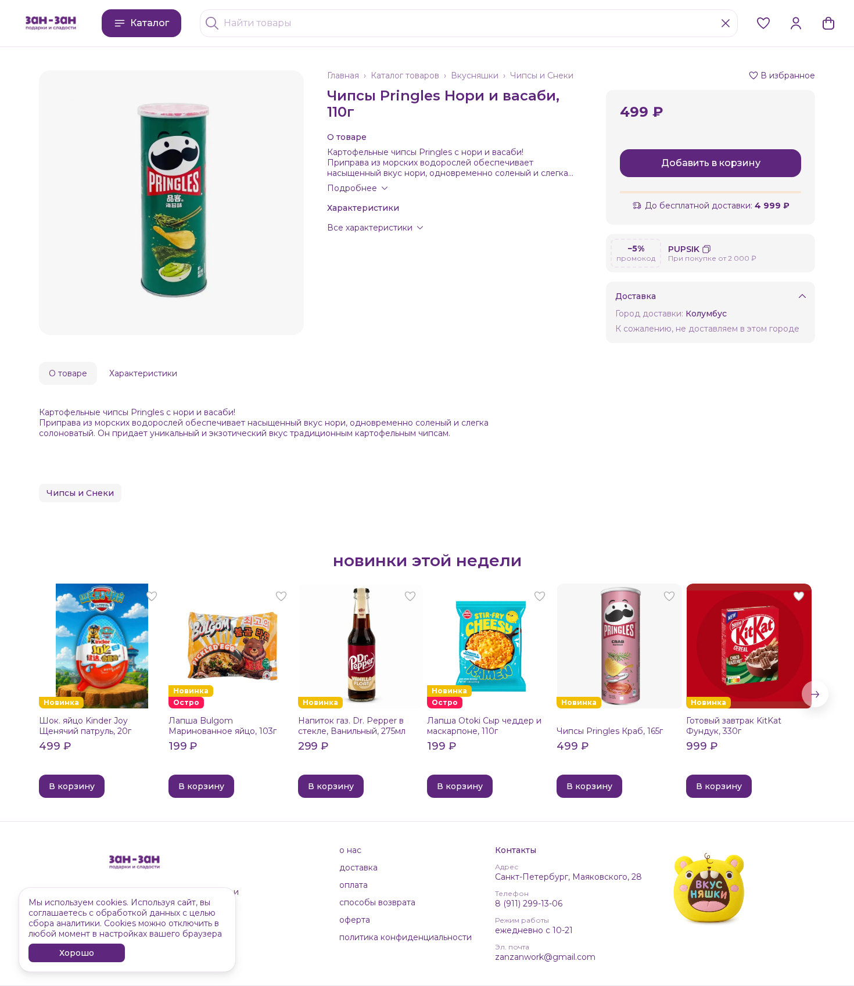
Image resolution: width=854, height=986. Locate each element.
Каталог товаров (405, 75)
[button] (763, 23)
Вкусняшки (474, 75)
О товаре (68, 373)
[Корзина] (828, 23)
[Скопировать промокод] (706, 249)
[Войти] (796, 23)
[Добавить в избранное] (151, 596)
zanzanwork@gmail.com (545, 957)
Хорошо (76, 953)
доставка (358, 867)
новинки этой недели (427, 560)
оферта (354, 920)
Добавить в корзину (710, 162)
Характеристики (143, 373)
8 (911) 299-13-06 (528, 903)
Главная (343, 75)
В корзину (72, 786)
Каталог (149, 22)
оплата (353, 885)
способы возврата (377, 902)
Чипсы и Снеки (541, 75)
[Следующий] (815, 694)
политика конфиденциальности (405, 937)
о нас (350, 850)
